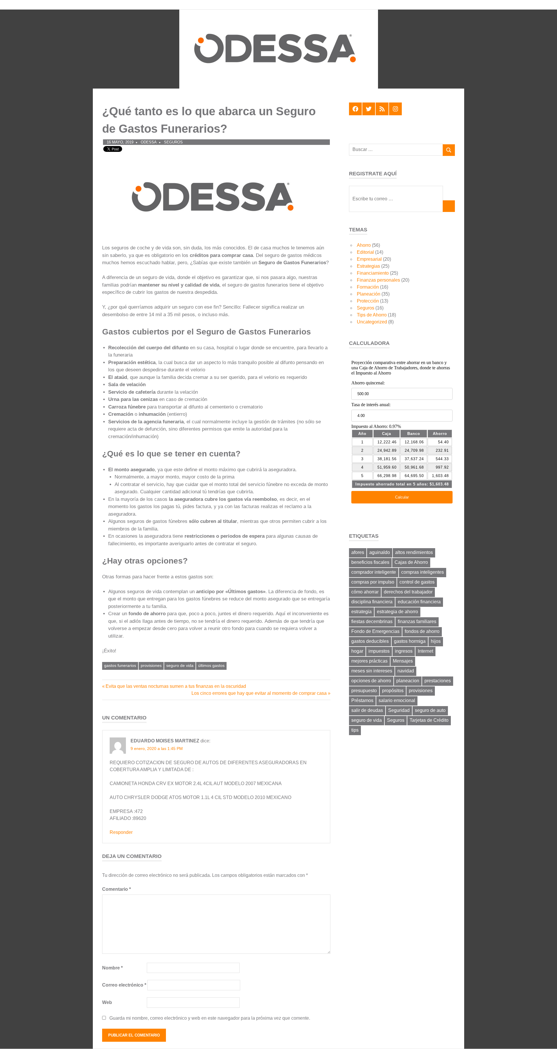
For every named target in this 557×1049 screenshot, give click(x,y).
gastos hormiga (410, 641)
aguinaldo (379, 552)
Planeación (368, 294)
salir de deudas (367, 710)
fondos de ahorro (422, 631)
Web (107, 1002)
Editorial (365, 252)
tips (355, 730)
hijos (436, 641)
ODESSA (149, 142)
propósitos (393, 690)
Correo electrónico (124, 985)
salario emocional (397, 700)
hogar (357, 651)
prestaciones (437, 680)
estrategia (361, 611)
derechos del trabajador (408, 591)
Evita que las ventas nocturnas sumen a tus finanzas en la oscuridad (175, 686)
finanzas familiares (417, 621)
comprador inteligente (373, 572)
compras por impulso (372, 582)
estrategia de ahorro (397, 611)
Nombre (112, 967)
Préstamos (362, 700)
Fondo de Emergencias (375, 631)
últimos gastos (211, 665)
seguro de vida (179, 665)
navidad (405, 670)
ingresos (404, 651)
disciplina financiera (372, 601)
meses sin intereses (371, 670)
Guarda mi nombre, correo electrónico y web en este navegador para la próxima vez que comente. (209, 1018)
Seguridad (399, 710)
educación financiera (419, 601)
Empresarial (369, 259)
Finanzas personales (378, 280)
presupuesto (364, 690)
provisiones (151, 665)
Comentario (116, 889)
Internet (425, 651)
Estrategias (368, 266)
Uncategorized (372, 321)
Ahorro (364, 245)
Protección (368, 300)
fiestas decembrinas (372, 621)
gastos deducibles (370, 641)
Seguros (173, 142)
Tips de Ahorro (372, 314)
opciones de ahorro (371, 680)
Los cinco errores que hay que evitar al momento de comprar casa (259, 693)
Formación (368, 287)
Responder (121, 832)
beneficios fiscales (370, 562)
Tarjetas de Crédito (429, 720)
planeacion (407, 680)
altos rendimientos (414, 552)
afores (357, 552)
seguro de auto (430, 710)
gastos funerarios (120, 665)
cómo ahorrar (365, 591)
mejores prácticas (369, 660)
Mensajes (403, 660)
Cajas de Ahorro (411, 562)
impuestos (379, 651)
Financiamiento (373, 273)
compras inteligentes (422, 572)
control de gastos (417, 582)
